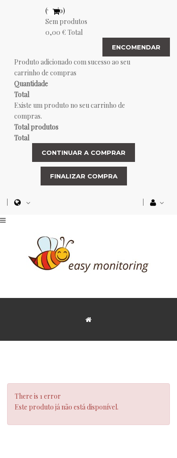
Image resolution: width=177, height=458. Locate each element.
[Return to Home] (88, 319)
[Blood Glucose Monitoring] (88, 252)
